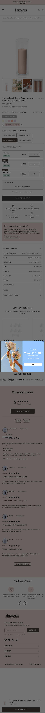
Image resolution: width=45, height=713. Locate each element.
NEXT (33, 364)
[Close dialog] (43, 341)
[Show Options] (41, 361)
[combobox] (33, 361)
